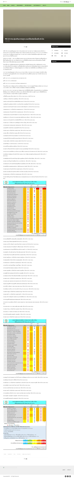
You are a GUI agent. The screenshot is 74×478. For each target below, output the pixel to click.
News (8, 5)
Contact (69, 470)
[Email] (66, 1)
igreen (5, 454)
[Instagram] (63, 1)
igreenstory (10, 454)
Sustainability (37, 5)
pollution (18, 454)
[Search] (70, 1)
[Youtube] (64, 1)
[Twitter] (61, 1)
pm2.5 (14, 454)
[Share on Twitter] (25, 47)
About (64, 470)
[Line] (67, 1)
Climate (13, 5)
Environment (20, 5)
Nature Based (28, 5)
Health (44, 5)
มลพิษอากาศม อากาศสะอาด (26, 454)
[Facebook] (60, 1)
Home (4, 5)
